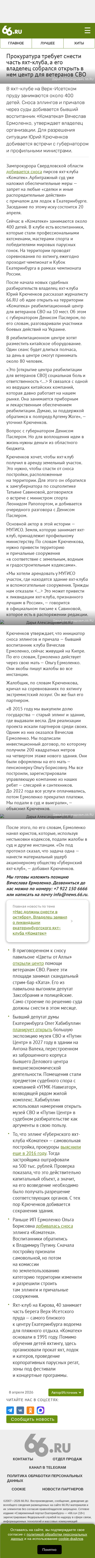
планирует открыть (32, 1029)
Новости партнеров (62, 1489)
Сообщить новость (32, 1419)
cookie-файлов (71, 1539)
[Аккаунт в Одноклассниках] (30, 1410)
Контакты (23, 1459)
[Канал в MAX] (40, 1410)
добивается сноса (24, 171)
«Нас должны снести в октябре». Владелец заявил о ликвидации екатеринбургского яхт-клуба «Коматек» (40, 922)
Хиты (79, 43)
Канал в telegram (47, 1467)
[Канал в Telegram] (10, 1410)
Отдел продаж (67, 1459)
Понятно (49, 1550)
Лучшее (48, 43)
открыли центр (28, 963)
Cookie (19, 1489)
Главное (16, 43)
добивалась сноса (54, 1226)
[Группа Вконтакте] (20, 1410)
